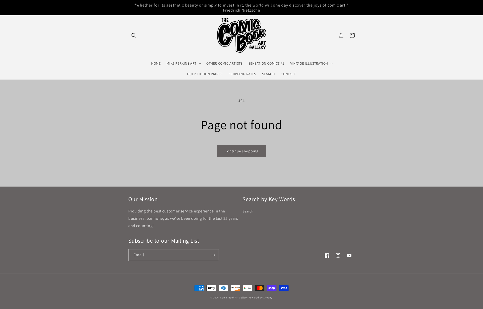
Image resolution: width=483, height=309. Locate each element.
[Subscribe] (213, 255)
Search (248, 211)
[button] (133, 35)
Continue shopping (242, 151)
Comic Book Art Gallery (234, 297)
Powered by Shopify (261, 297)
